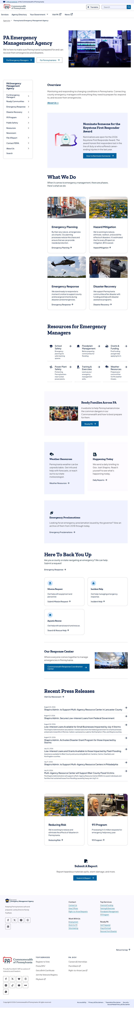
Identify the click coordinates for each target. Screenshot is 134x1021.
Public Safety (12, 123)
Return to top (122, 950)
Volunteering (73, 928)
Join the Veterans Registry (47, 975)
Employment (73, 922)
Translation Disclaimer (113, 1002)
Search (9, 153)
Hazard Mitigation (100, 248)
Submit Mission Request (58, 601)
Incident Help (96, 601)
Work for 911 (73, 925)
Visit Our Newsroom (52, 697)
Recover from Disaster (108, 931)
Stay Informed (105, 928)
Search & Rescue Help (57, 630)
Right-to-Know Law (77, 970)
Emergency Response (16, 107)
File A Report (11, 138)
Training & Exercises (107, 908)
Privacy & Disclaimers (95, 1002)
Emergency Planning (60, 248)
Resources (11, 128)
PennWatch (74, 966)
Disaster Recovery (14, 112)
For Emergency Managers (13, 96)
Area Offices (73, 908)
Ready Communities (15, 101)
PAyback (39, 979)
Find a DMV (40, 966)
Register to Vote (43, 962)
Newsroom (11, 133)
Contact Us (73, 905)
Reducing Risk (55, 840)
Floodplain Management (109, 911)
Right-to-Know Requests (78, 911)
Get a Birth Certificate (45, 970)
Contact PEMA (12, 143)
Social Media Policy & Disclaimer (118, 1004)
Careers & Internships (78, 962)
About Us (10, 148)
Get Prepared (105, 925)
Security (126, 1002)
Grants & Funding (106, 905)
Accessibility (81, 1002)
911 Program (11, 117)
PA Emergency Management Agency (13, 86)
